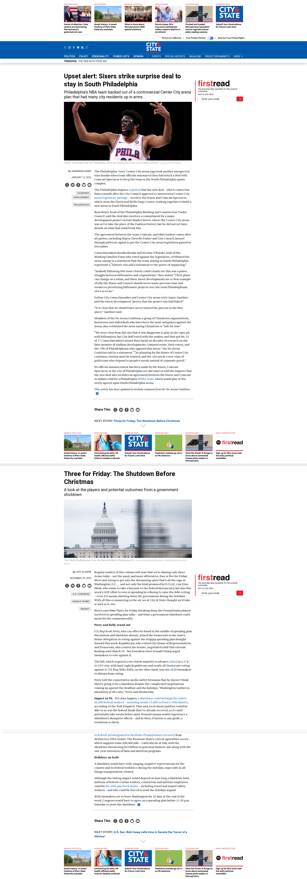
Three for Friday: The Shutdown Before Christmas (147, 421)
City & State (82, 571)
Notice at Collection (171, 38)
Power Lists (121, 56)
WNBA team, (146, 379)
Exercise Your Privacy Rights (231, 38)
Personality (100, 56)
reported (134, 190)
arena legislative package (111, 198)
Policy (83, 56)
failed (173, 661)
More (237, 56)
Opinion (138, 56)
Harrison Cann (79, 171)
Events (156, 56)
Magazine (195, 56)
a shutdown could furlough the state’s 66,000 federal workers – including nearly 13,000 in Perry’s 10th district (141, 700)
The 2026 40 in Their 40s (92, 61)
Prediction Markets (217, 56)
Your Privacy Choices (196, 38)
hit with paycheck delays (122, 786)
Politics (69, 56)
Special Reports (175, 56)
